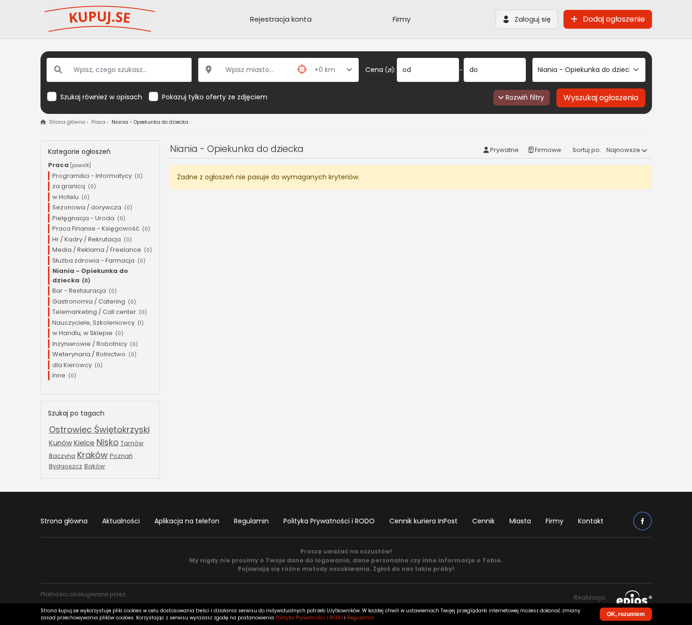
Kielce (84, 443)
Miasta (520, 521)
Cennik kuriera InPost (423, 521)
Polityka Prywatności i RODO (329, 521)
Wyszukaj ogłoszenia (600, 97)
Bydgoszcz (65, 466)
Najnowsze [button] (623, 149)
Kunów (60, 443)
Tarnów (132, 443)
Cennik (483, 521)
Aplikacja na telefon (186, 521)
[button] (526, 19)
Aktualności (121, 521)
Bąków (94, 466)
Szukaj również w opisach (101, 97)
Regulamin (251, 521)
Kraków (92, 455)
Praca (98, 122)
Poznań (121, 455)
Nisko (108, 442)
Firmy (401, 19)
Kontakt (590, 521)
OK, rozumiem (626, 614)
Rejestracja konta (281, 19)
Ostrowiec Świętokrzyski (99, 429)
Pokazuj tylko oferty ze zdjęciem (214, 97)
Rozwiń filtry (524, 97)
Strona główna (64, 521)
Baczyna (62, 455)
